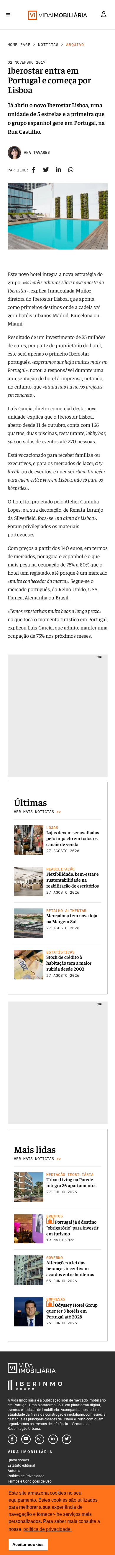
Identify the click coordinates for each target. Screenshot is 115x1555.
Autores (14, 1471)
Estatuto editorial (21, 1465)
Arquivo (75, 44)
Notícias (48, 44)
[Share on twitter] (46, 170)
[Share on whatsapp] (70, 170)
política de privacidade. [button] (47, 1529)
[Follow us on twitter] (66, 1439)
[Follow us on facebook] (12, 1439)
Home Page (19, 44)
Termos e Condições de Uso (30, 1481)
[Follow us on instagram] (39, 1439)
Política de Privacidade (26, 1476)
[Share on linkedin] (58, 170)
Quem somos (18, 1460)
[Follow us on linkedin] (53, 1439)
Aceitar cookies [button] (28, 1544)
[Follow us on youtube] (26, 1439)
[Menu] (8, 14)
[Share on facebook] (33, 170)
